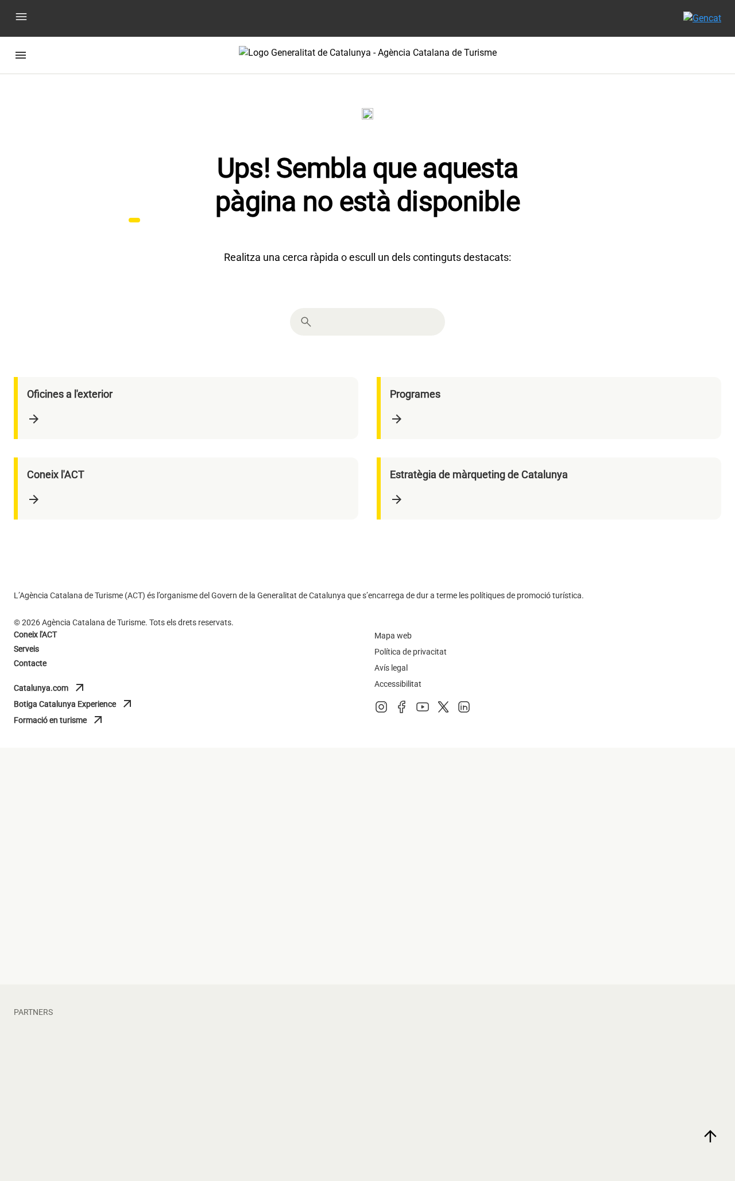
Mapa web (393, 635)
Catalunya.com (64, 688)
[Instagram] (381, 710)
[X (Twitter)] (443, 710)
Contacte (30, 663)
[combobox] (378, 322)
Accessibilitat (397, 683)
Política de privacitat (410, 651)
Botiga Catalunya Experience (74, 704)
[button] (21, 18)
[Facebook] (402, 710)
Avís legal (391, 667)
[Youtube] (423, 710)
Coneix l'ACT (35, 634)
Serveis (26, 648)
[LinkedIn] (464, 710)
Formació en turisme (64, 720)
